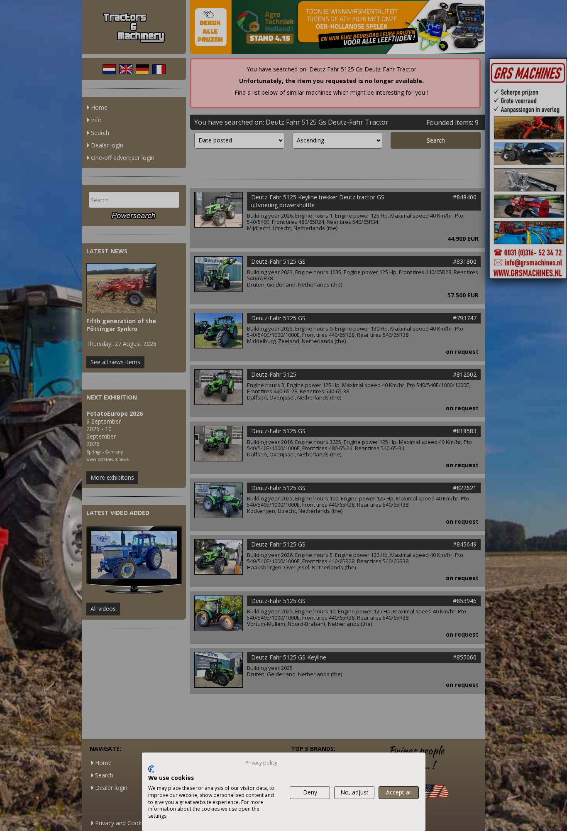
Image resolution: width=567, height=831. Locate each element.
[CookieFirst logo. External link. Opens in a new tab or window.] (151, 769)
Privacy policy (261, 762)
